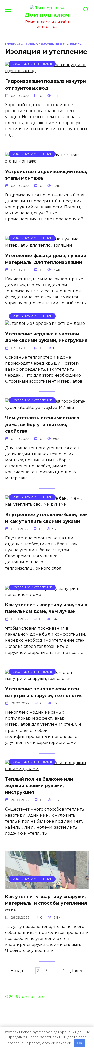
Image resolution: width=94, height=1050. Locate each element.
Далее (76, 970)
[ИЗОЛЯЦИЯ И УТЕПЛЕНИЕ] (47, 70)
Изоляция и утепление (61, 43)
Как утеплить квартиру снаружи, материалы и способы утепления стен (46, 903)
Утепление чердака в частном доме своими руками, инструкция (46, 337)
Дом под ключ (47, 14)
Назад (17, 970)
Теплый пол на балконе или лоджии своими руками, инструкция (39, 785)
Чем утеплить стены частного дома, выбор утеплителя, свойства (42, 424)
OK (79, 1043)
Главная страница (21, 43)
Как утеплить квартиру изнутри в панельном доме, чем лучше (46, 608)
